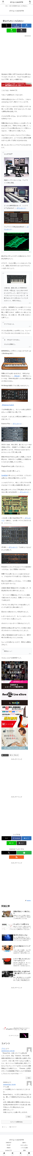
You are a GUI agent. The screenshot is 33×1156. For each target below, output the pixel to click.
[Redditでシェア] (20, 724)
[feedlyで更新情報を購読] (24, 852)
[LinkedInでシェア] (20, 729)
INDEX (8, 1147)
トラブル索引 (24, 1147)
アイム (3, 1048)
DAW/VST (5, 755)
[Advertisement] (16, 54)
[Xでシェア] (5, 719)
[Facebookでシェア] (5, 724)
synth (17, 755)
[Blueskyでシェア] (20, 719)
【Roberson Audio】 (7, 405)
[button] (21, 30)
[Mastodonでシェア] (12, 719)
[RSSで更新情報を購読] (16, 857)
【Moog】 (17, 376)
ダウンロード (21, 208)
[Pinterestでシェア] (12, 729)
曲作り (24, 1142)
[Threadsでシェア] (12, 724)
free (12, 755)
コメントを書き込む (16, 1122)
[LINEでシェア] (5, 729)
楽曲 (24, 1150)
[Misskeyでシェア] (27, 719)
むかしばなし (24, 1145)
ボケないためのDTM (16, 2)
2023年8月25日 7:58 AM (9, 1084)
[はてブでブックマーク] (27, 724)
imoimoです (8, 1150)
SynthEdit (4, 475)
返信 (29, 1078)
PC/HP (8, 1145)
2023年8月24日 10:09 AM (7, 1051)
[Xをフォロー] (8, 852)
